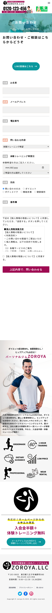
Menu (49, 3)
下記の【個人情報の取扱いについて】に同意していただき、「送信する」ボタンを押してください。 (26, 221)
